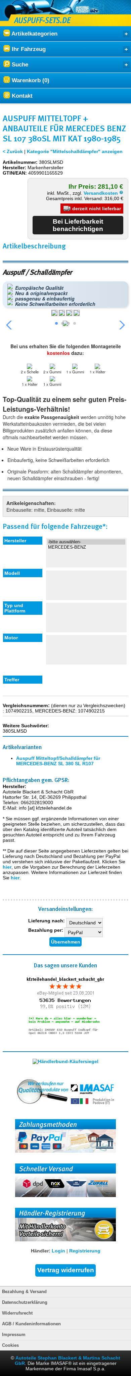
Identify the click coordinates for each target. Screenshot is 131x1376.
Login (58, 1250)
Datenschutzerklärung (24, 1302)
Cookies (10, 1345)
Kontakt (21, 96)
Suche (19, 64)
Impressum (14, 1334)
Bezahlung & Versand (24, 1291)
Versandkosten (101, 193)
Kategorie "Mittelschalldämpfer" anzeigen (75, 151)
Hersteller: (14, 167)
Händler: (40, 1250)
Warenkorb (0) (29, 80)
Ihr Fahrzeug (28, 49)
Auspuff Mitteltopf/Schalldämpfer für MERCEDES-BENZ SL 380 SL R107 (58, 760)
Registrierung (84, 1250)
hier (7, 867)
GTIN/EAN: (15, 173)
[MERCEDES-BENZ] (86, 547)
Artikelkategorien (33, 34)
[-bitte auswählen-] (86, 542)
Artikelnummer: (20, 162)
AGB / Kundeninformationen (31, 1324)
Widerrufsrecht (17, 1313)
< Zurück (13, 151)
